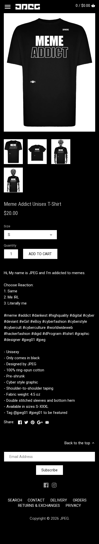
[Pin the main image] (33, 421)
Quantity (10, 245)
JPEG (64, 518)
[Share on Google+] (40, 421)
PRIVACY (73, 505)
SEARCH (15, 500)
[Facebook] (46, 485)
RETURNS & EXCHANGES (39, 505)
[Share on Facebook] (20, 421)
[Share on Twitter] (26, 421)
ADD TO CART (40, 254)
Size (7, 226)
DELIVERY (59, 500)
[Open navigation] (7, 7)
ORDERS (80, 500)
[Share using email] (47, 421)
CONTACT (36, 500)
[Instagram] (54, 485)
